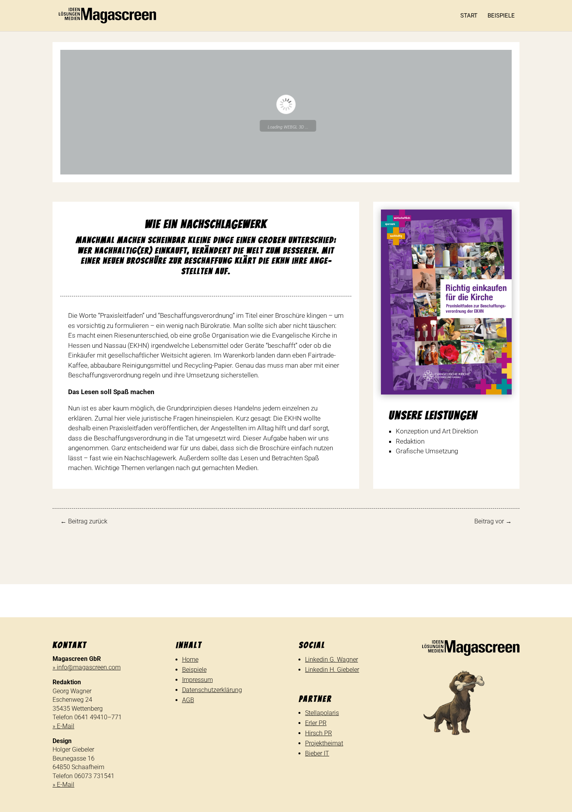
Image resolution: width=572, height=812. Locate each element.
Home (190, 659)
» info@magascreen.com (87, 667)
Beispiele (501, 16)
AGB (188, 700)
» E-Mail (63, 726)
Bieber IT (317, 753)
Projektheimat (324, 743)
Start (468, 16)
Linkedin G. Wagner (331, 659)
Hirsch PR (318, 733)
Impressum (197, 679)
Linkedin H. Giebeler (332, 669)
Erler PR (315, 723)
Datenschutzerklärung (212, 690)
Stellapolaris (322, 713)
